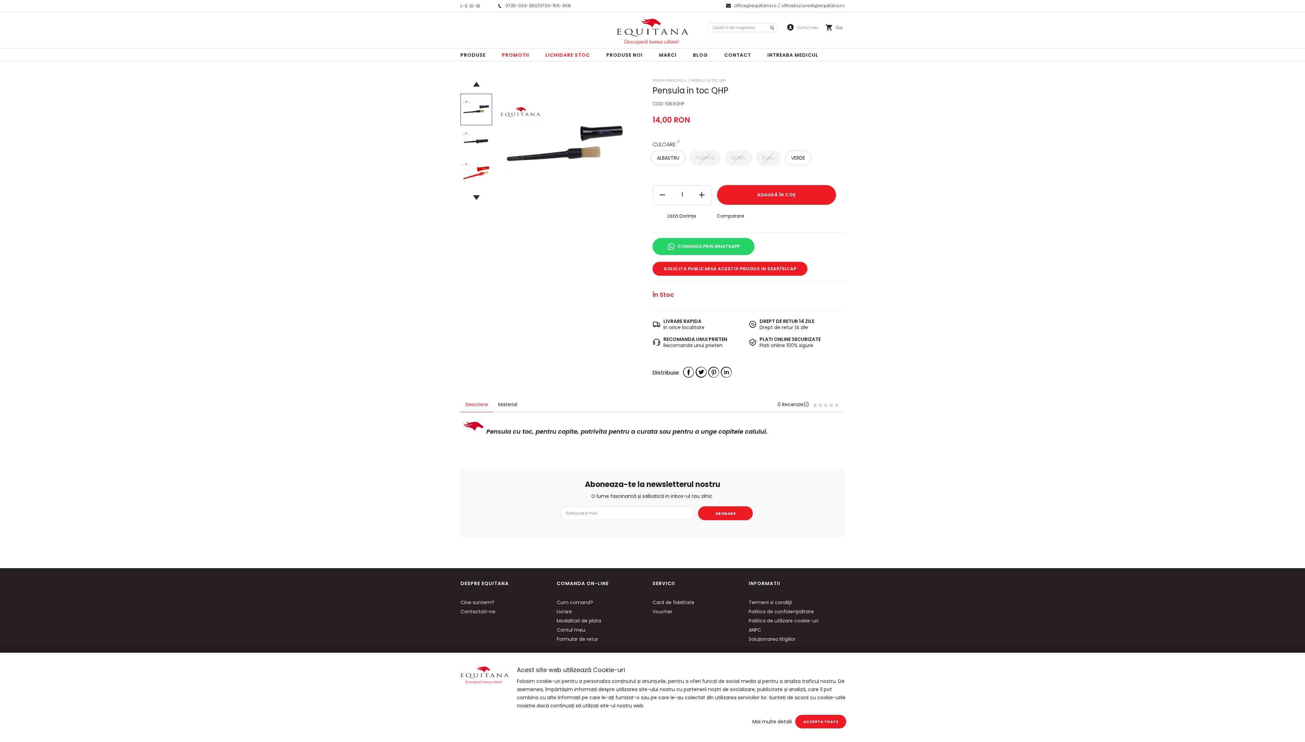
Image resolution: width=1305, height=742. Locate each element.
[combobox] (743, 27)
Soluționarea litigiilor (772, 639)
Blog (700, 55)
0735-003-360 (521, 5)
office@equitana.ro (755, 5)
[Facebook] (688, 372)
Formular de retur (577, 639)
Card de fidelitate (673, 602)
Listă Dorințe (681, 216)
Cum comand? (575, 602)
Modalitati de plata (579, 620)
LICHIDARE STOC (567, 55)
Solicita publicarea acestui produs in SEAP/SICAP (730, 269)
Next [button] (476, 197)
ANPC (755, 630)
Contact (737, 55)
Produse (473, 55)
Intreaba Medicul (792, 55)
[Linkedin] (726, 372)
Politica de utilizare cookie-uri (783, 620)
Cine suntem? (477, 602)
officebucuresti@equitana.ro (813, 5)
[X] (701, 372)
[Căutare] (772, 27)
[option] (565, 145)
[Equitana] (652, 31)
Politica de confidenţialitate (781, 611)
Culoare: (664, 144)
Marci (668, 55)
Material (507, 404)
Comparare (730, 216)
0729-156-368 (555, 5)
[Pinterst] (713, 372)
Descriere (477, 404)
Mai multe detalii (772, 721)
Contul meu (571, 630)
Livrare (564, 611)
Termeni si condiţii (770, 602)
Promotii (515, 55)
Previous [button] (476, 84)
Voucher (662, 611)
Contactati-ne (477, 611)
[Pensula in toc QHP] (476, 109)
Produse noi (624, 55)
